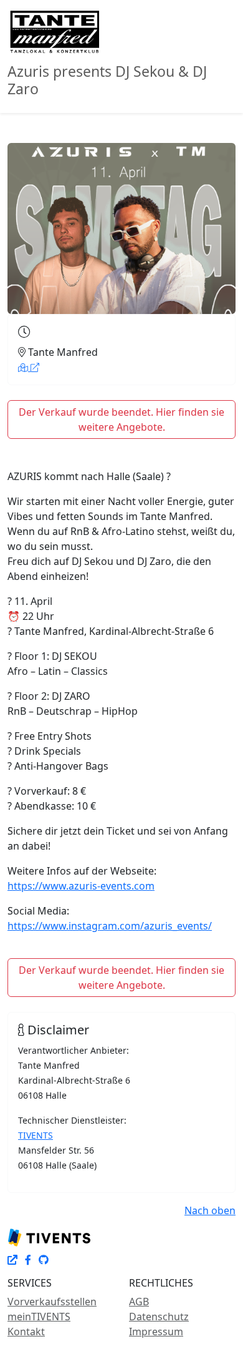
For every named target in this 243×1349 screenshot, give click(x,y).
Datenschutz (159, 1316)
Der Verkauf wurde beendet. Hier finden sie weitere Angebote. (121, 419)
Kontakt (26, 1331)
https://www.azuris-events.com (81, 886)
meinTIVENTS (38, 1316)
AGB (139, 1301)
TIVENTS (35, 1135)
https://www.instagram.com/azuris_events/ (109, 926)
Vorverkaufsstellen (52, 1301)
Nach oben (210, 1210)
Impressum (156, 1331)
